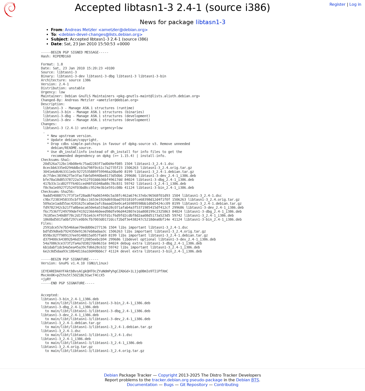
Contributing (226, 384)
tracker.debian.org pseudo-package (187, 380)
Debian (111, 375)
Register (337, 4)
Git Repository (194, 384)
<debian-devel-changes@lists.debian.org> (100, 34)
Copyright (167, 375)
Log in (355, 4)
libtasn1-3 (210, 22)
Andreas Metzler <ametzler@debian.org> (106, 29)
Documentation (142, 384)
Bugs (169, 384)
